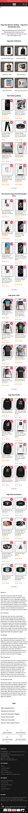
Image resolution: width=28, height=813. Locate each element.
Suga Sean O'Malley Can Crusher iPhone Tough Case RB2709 (20, 280)
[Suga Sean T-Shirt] (7, 66)
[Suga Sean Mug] (21, 66)
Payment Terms (4, 782)
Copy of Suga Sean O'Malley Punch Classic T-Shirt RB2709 (7, 381)
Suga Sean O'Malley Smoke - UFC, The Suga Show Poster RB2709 (20, 113)
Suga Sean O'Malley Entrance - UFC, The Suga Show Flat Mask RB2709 (20, 135)
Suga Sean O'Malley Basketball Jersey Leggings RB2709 (6, 135)
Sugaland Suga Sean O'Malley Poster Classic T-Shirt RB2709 (7, 313)
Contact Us (3, 786)
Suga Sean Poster (7, 90)
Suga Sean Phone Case (7, 58)
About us (3, 766)
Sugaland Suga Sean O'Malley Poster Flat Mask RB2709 (6, 578)
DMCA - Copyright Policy (6, 772)
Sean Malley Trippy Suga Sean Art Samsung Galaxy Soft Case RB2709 (20, 213)
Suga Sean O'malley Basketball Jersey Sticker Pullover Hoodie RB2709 (7, 480)
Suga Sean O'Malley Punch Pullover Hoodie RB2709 (7, 434)
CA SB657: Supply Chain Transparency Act (10, 774)
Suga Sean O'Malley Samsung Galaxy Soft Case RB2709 (6, 113)
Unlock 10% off (3, 806)
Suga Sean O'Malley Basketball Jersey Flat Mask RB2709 (20, 578)
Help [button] (25, 811)
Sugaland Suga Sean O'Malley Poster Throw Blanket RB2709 (7, 156)
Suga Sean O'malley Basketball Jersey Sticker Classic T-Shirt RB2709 (20, 336)
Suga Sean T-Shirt (7, 74)
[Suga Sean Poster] (7, 82)
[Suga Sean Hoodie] (21, 50)
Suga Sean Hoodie (21, 58)
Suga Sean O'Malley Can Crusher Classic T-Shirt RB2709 (7, 359)
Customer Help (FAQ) (5, 788)
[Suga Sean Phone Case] (7, 50)
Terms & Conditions (5, 768)
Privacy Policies (4, 770)
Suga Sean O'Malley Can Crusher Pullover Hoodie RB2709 (20, 480)
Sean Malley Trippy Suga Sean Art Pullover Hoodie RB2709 (20, 412)
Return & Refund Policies (6, 784)
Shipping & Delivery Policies (7, 780)
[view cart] (26, 4)
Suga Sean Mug (21, 74)
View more (14, 188)
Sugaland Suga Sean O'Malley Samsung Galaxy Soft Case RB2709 (7, 257)
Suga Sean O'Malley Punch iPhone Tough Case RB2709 (19, 235)
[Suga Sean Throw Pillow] (21, 82)
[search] (24, 4)
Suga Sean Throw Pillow (21, 90)
